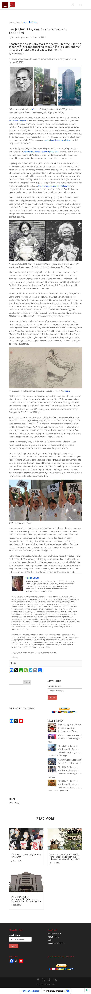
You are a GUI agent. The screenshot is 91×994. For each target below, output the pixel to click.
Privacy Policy (14, 803)
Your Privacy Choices (53, 991)
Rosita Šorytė (18, 37)
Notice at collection (30, 991)
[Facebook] (11, 663)
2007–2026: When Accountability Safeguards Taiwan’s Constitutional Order (26, 899)
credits (32, 109)
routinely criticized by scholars (57, 140)
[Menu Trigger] (5, 5)
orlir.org (15, 657)
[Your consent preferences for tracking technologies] (87, 990)
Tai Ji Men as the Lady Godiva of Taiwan (26, 855)
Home (24, 22)
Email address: (54, 686)
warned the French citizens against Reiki (41, 151)
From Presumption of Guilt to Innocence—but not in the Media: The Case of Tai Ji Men (64, 856)
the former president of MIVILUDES (54, 186)
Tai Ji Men (33, 22)
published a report (17, 120)
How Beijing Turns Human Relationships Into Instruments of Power (70, 727)
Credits (67, 391)
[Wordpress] (15, 663)
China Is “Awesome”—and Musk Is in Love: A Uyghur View (64, 738)
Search (27, 682)
